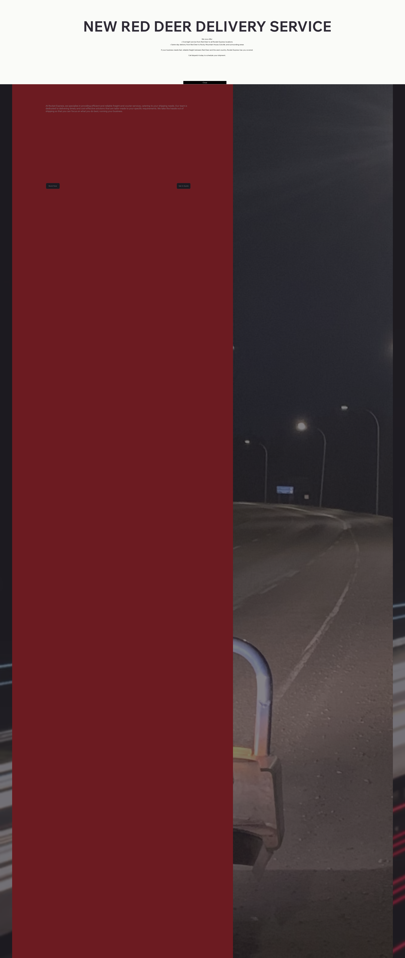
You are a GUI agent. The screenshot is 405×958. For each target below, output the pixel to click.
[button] (205, 82)
